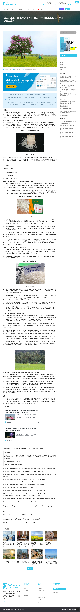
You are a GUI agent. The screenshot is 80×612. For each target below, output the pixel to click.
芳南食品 (32, 286)
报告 (28, 9)
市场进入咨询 (41, 590)
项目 (17, 9)
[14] (52, 333)
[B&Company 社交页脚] (54, 593)
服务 (13, 9)
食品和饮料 (29, 69)
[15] (52, 338)
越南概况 (62, 64)
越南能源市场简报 (64, 106)
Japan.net (32, 154)
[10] (4, 304)
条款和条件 (74, 609)
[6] (17, 228)
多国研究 (35, 69)
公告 (61, 69)
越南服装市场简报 (64, 115)
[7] (20, 234)
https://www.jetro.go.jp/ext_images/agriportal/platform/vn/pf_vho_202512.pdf (24, 484)
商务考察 (40, 592)
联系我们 (32, 9)
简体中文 (41, 9)
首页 (4, 9)
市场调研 (40, 588)
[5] (42, 223)
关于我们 (8, 9)
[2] (20, 161)
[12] (10, 327)
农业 (25, 69)
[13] (10, 333)
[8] (51, 251)
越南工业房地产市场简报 (65, 108)
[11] (15, 319)
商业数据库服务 (41, 597)
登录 (77, 2)
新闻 (25, 9)
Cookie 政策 (63, 609)
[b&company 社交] (69, 4)
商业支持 (40, 602)
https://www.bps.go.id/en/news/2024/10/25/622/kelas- (19, 514)
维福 (32, 217)
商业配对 (40, 599)
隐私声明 (69, 609)
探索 (4, 601)
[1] (51, 127)
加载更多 (30, 568)
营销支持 (40, 595)
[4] (7, 187)
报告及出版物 (63, 67)
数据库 (20, 9)
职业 (25, 592)
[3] (6, 185)
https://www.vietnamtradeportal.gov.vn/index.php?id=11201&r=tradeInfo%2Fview (25, 490)
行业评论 (62, 62)
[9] (24, 297)
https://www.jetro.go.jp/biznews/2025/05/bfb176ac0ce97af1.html (21, 487)
